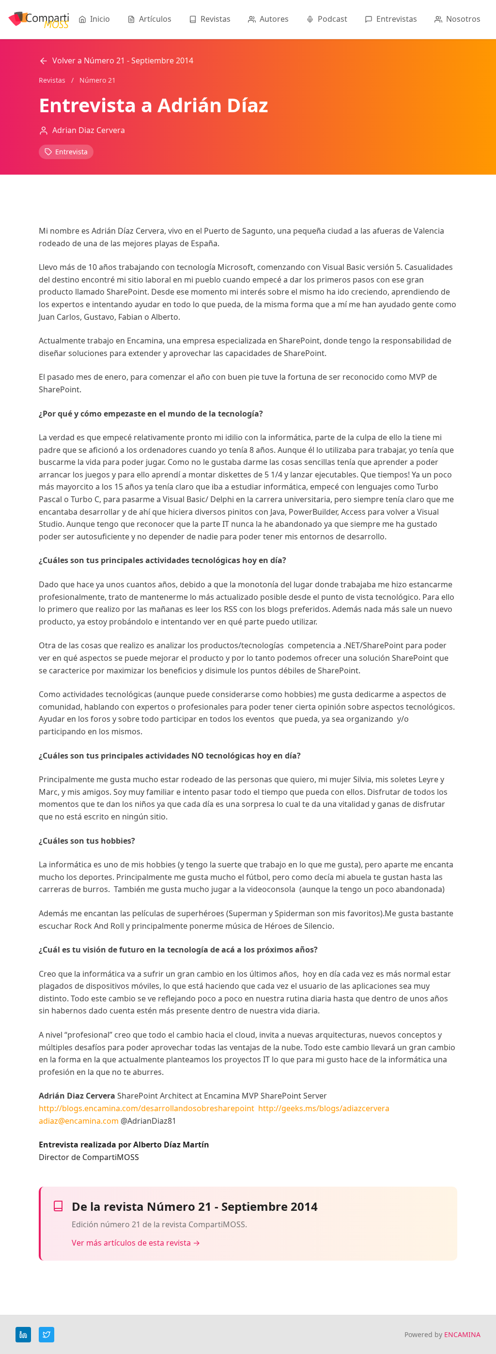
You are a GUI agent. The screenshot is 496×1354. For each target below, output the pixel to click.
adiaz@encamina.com (79, 1121)
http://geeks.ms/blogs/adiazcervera (323, 1108)
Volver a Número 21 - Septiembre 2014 (122, 60)
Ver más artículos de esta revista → (136, 1242)
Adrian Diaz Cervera (88, 130)
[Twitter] (46, 1334)
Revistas (52, 80)
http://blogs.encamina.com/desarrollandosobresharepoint (146, 1108)
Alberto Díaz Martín (171, 1144)
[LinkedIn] (23, 1334)
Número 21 (97, 80)
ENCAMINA (462, 1334)
